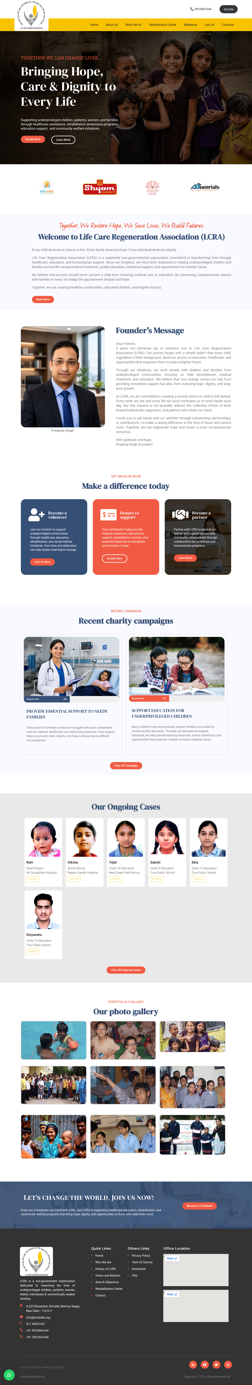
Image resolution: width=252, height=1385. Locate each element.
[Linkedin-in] (193, 1365)
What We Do (133, 25)
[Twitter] (216, 1365)
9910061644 (203, 9)
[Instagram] (228, 1365)
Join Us (209, 25)
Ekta (195, 862)
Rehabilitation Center (162, 25)
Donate (228, 9)
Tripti (113, 862)
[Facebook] (205, 1365)
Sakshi (155, 862)
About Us (112, 25)
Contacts (228, 25)
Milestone (190, 25)
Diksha (73, 862)
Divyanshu (34, 935)
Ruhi (29, 862)
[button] (9, 1375)
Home (94, 25)
